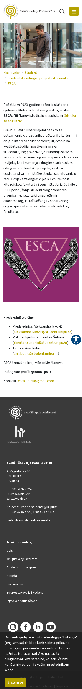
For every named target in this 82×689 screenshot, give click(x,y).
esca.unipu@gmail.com (36, 380)
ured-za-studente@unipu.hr (38, 507)
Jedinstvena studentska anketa (28, 520)
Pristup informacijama (21, 567)
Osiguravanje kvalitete (22, 559)
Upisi (10, 550)
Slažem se (15, 682)
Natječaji (12, 576)
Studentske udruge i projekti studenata (38, 78)
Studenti (31, 72)
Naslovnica (11, 72)
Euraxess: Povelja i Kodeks (25, 592)
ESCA (12, 83)
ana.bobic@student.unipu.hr (36, 353)
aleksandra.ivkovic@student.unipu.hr (42, 331)
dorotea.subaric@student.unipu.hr (40, 342)
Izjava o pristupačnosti (22, 601)
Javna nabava (16, 584)
